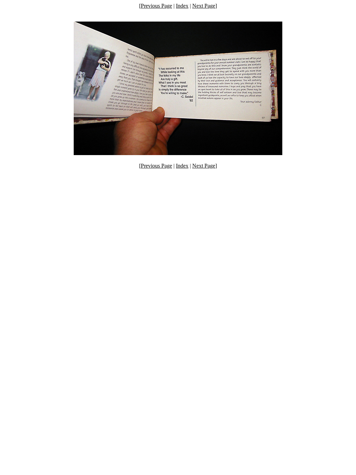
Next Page (203, 6)
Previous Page (156, 6)
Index (182, 6)
